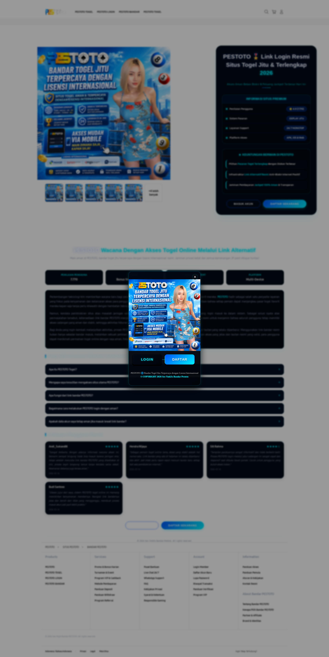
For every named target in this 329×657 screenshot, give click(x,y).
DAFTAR (179, 359)
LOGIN (147, 359)
